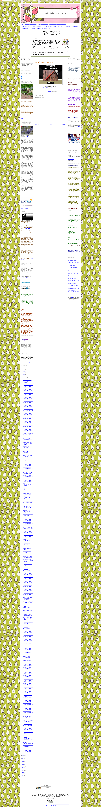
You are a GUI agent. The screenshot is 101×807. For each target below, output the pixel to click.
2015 (23, 769)
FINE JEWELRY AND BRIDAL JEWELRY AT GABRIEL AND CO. (28, 736)
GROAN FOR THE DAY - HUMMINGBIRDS (27, 462)
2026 (23, 366)
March (24, 375)
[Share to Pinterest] (56, 91)
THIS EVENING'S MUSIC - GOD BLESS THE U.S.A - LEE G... (28, 662)
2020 (23, 761)
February (24, 377)
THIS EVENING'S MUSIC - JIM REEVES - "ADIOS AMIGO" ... (28, 602)
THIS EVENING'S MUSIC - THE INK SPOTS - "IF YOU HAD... (28, 411)
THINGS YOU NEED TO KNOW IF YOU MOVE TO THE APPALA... (28, 497)
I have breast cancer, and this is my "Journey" (43, 28)
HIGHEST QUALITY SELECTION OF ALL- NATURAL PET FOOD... (27, 452)
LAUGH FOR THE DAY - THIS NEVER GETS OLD (27, 721)
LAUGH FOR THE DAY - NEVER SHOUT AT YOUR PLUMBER (27, 439)
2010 (23, 776)
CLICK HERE (24, 277)
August (24, 368)
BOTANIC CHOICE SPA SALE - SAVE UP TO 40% (28, 515)
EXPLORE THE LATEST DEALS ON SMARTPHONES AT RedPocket (28, 622)
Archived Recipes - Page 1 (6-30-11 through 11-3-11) (58, 24)
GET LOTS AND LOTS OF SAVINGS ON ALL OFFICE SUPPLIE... (27, 643)
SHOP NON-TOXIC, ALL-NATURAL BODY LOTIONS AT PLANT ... (28, 568)
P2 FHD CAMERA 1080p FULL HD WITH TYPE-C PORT (28, 557)
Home (22, 24)
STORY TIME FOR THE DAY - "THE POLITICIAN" (28, 726)
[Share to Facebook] (55, 91)
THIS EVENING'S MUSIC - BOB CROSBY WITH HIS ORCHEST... (28, 717)
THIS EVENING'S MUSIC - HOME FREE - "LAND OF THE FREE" (27, 695)
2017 (23, 766)
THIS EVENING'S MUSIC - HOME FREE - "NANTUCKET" (27, 381)
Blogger (29, 362)
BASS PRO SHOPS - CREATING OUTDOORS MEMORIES (28, 584)
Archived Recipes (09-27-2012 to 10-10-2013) (71, 26)
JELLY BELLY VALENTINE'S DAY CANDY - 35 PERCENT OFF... (28, 459)
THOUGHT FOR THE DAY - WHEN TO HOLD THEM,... (27, 723)
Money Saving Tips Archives (43, 24)
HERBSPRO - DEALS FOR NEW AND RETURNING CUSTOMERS (28, 657)
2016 (23, 767)
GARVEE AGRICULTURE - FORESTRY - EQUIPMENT (27, 615)
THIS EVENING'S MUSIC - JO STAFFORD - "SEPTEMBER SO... (28, 436)
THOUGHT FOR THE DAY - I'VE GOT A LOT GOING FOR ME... (27, 443)
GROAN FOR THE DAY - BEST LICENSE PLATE (28, 746)
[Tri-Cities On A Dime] (21, 78)
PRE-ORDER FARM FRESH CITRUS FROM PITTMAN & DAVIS (28, 504)
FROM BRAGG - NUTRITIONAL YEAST (27, 540)
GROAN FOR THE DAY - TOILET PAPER (27, 571)
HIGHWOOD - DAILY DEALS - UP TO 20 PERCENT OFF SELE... (28, 564)
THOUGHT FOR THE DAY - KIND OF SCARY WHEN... (27, 494)
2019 (23, 763)
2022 (23, 758)
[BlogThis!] (52, 91)
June (24, 371)
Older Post (64, 124)
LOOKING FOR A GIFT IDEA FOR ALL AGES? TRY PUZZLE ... (27, 507)
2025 (23, 753)
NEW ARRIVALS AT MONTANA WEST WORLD (28, 743)
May (24, 372)
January (24, 378)
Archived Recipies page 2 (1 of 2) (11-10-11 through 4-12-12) (31, 26)
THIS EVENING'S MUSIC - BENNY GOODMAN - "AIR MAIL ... (27, 488)
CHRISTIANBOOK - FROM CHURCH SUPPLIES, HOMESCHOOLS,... (27, 598)
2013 (23, 772)
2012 (23, 773)
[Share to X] (53, 91)
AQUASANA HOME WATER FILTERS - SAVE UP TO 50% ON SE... (28, 618)
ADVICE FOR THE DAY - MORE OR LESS (27, 447)
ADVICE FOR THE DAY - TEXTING (27, 552)
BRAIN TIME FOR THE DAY (27, 610)
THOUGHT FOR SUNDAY (27, 660)
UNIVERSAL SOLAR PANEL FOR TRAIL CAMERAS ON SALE (28, 732)
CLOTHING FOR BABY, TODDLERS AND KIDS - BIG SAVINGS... (28, 560)
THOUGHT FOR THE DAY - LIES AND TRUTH (27, 608)
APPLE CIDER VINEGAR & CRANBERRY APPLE (27, 473)
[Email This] (51, 91)
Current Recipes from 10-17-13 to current (28, 28)
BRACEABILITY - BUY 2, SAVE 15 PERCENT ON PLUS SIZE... (27, 511)
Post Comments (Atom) (43, 126)
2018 (23, 764)
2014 (23, 770)
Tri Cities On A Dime (56, 13)
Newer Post (37, 124)
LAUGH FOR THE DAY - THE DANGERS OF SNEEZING (27, 546)
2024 (23, 755)
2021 (23, 760)
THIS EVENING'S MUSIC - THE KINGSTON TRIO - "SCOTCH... (28, 543)
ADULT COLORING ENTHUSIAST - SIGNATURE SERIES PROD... (28, 484)
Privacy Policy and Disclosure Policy (31, 24)
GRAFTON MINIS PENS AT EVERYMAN (27, 456)
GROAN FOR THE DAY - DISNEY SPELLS (27, 629)
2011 (23, 775)
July (24, 369)
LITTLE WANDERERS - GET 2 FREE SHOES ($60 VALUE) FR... (28, 528)
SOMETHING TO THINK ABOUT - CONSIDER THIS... (28, 384)
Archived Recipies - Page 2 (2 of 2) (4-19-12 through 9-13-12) (52, 26)
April (24, 374)
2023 (23, 756)
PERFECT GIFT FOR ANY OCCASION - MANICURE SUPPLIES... (27, 626)
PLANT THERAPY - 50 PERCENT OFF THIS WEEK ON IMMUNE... (28, 739)
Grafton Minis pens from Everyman (50, 87)
